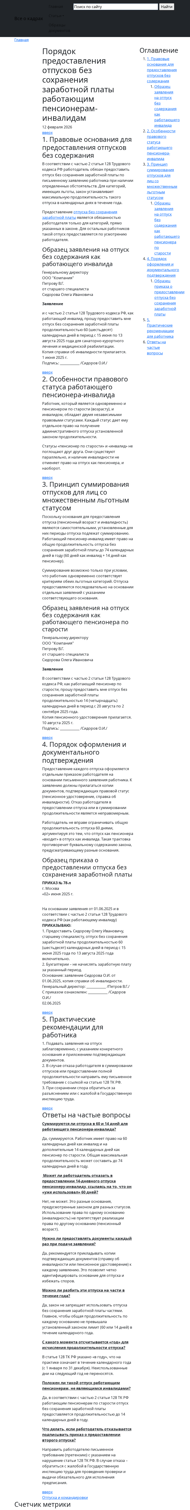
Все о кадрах (28, 18)
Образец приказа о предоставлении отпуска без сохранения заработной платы (169, 297)
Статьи (55, 15)
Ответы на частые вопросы (156, 347)
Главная (56, 6)
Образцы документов (59, 27)
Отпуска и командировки (65, 1497)
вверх (47, 132)
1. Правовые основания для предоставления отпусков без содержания (162, 70)
